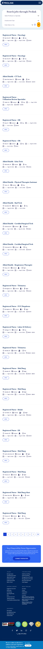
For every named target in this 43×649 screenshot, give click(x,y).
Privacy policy (13, 647)
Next (38, 534)
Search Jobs (38, 24)
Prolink (8, 3)
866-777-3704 (22, 634)
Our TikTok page (30, 630)
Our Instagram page (26, 630)
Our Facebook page (12, 630)
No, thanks (27, 643)
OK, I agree (28, 645)
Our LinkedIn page (21, 630)
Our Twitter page (17, 630)
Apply (5, 44)
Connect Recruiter (21, 558)
